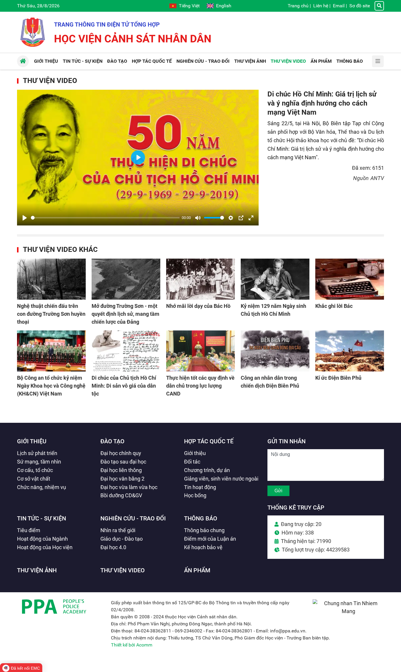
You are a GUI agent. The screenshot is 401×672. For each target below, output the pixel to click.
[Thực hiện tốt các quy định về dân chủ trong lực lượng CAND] (200, 350)
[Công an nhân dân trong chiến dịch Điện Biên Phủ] (275, 350)
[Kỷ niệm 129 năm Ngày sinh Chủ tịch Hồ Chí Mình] (275, 279)
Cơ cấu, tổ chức (35, 470)
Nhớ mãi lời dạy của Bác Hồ (198, 306)
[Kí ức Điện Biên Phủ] (349, 350)
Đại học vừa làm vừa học (128, 487)
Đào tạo (112, 441)
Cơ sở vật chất (33, 479)
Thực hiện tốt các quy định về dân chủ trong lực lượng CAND (200, 386)
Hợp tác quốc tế (208, 441)
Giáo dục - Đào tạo (121, 539)
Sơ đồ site (359, 6)
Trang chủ (298, 6)
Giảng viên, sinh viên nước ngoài (221, 479)
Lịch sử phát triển (37, 453)
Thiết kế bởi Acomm (131, 645)
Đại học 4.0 (113, 547)
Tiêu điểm (28, 530)
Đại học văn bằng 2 (122, 479)
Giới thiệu (31, 441)
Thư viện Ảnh (37, 570)
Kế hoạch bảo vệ (203, 547)
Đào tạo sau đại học (123, 462)
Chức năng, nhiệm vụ (41, 487)
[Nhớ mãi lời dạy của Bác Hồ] (200, 279)
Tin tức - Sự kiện (41, 518)
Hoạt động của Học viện (45, 547)
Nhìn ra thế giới (117, 530)
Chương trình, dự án (207, 470)
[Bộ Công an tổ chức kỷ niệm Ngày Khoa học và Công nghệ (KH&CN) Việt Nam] (51, 350)
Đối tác (192, 462)
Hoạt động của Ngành (42, 539)
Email (339, 6)
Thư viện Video (50, 81)
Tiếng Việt (189, 6)
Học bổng (195, 495)
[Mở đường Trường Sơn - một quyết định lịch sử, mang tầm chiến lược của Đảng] (126, 279)
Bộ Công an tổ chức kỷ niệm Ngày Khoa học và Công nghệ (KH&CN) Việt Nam (51, 386)
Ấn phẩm (197, 570)
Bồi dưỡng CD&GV (121, 495)
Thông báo (200, 518)
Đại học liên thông (121, 470)
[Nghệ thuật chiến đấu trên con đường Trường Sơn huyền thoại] (51, 279)
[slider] (105, 217)
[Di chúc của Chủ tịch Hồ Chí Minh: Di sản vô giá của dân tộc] (126, 350)
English (223, 6)
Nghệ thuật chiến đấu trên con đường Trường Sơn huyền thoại (51, 314)
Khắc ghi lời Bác (334, 306)
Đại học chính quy (120, 453)
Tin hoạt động (200, 487)
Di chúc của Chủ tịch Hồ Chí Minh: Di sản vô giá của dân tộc (124, 386)
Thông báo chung (204, 530)
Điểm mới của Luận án (210, 539)
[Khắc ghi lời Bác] (349, 279)
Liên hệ (320, 6)
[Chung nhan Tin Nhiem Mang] (348, 611)
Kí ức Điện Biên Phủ (338, 378)
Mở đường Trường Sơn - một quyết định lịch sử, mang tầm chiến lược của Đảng (125, 314)
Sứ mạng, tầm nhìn (39, 462)
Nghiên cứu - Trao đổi (133, 518)
